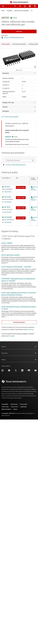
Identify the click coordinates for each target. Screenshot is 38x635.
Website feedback (6, 409)
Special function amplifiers (21, 10)
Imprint (15, 409)
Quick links (4, 353)
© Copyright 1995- (7, 413)
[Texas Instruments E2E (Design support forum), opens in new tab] (29, 371)
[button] (3, 6)
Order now (19, 31)
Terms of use (14, 406)
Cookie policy (13, 404)
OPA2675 (8, 137)
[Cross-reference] (19, 6)
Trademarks (23, 406)
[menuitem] (15, 6)
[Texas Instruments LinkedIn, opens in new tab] (22, 371)
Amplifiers (9, 10)
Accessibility (4, 404)
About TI (3, 346)
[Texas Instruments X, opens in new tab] (16, 371)
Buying (3, 359)
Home (3, 10)
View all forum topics (19, 322)
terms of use (29, 329)
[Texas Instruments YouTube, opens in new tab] (35, 371)
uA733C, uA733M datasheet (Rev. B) (14, 37)
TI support (12, 336)
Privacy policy (23, 404)
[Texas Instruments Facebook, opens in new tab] (9, 371)
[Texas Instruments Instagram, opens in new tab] (2, 371)
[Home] (19, 2)
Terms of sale (5, 406)
